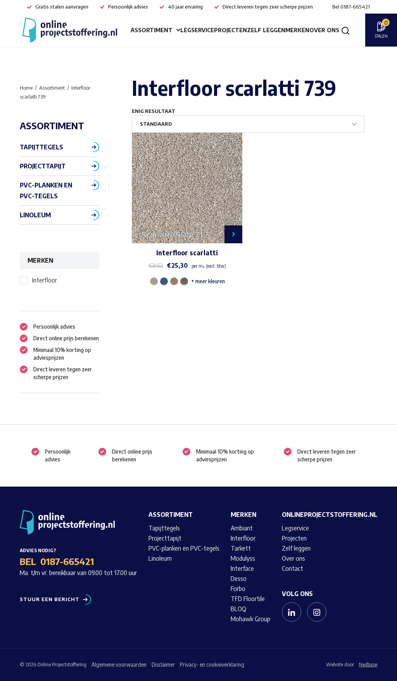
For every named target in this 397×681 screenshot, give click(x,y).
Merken (297, 29)
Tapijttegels (41, 147)
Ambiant (242, 528)
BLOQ (238, 609)
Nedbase (368, 664)
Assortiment (152, 29)
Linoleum (35, 215)
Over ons (324, 29)
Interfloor (44, 280)
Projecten (230, 29)
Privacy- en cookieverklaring (212, 664)
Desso (239, 578)
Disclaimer (163, 664)
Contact (292, 568)
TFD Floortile (248, 599)
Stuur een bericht (49, 599)
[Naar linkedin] (291, 612)
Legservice (197, 29)
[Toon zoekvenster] (345, 30)
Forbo (238, 589)
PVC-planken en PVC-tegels (46, 190)
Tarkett (241, 548)
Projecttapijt (43, 166)
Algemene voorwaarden (119, 664)
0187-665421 (67, 561)
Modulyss (243, 558)
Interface (242, 568)
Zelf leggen (266, 29)
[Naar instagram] (316, 612)
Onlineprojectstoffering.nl (329, 514)
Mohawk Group (250, 619)
